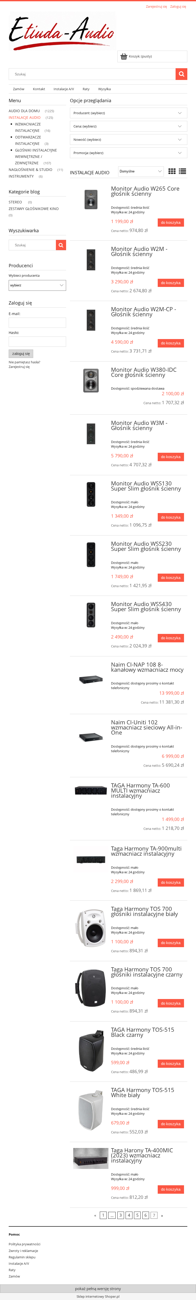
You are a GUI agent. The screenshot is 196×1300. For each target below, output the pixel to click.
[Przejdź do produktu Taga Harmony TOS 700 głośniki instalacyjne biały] (91, 928)
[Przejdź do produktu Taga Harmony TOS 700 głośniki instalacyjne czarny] (91, 988)
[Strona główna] (63, 30)
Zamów (14, 1276)
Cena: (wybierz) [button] (85, 126)
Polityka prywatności (24, 1244)
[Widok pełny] (182, 171)
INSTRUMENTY (21, 176)
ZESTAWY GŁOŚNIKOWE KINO (34, 208)
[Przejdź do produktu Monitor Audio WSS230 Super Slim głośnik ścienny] (91, 554)
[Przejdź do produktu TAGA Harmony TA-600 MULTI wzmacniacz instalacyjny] (91, 790)
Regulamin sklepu (22, 1257)
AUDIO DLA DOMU (24, 110)
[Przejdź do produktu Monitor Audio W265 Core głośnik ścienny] (91, 199)
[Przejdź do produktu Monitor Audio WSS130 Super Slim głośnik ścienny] (91, 494)
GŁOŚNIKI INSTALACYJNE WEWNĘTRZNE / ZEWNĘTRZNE (36, 156)
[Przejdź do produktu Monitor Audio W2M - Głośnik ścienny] (91, 260)
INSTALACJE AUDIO (25, 117)
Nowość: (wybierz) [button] (87, 139)
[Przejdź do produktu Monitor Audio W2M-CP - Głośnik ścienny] (91, 320)
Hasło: (14, 332)
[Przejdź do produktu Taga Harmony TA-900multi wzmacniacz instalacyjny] (91, 859)
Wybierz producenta (24, 275)
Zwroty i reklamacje (23, 1250)
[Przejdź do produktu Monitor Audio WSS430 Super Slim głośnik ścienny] (91, 615)
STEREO (15, 202)
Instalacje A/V (19, 1263)
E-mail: (14, 313)
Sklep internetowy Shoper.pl (98, 1296)
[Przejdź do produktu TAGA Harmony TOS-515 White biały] (91, 1111)
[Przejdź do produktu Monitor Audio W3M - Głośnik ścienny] (91, 434)
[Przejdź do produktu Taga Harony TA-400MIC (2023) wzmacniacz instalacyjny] (91, 1158)
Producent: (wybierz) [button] (89, 113)
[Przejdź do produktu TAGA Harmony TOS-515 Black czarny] (91, 1050)
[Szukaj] (181, 74)
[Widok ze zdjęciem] (172, 171)
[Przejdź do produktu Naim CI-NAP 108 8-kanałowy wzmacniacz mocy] (91, 680)
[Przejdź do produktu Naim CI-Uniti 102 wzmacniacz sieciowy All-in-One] (91, 738)
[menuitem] (19, 89)
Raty (12, 1270)
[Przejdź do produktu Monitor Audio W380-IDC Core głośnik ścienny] (91, 380)
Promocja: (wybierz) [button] (88, 152)
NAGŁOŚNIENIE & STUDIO (30, 169)
